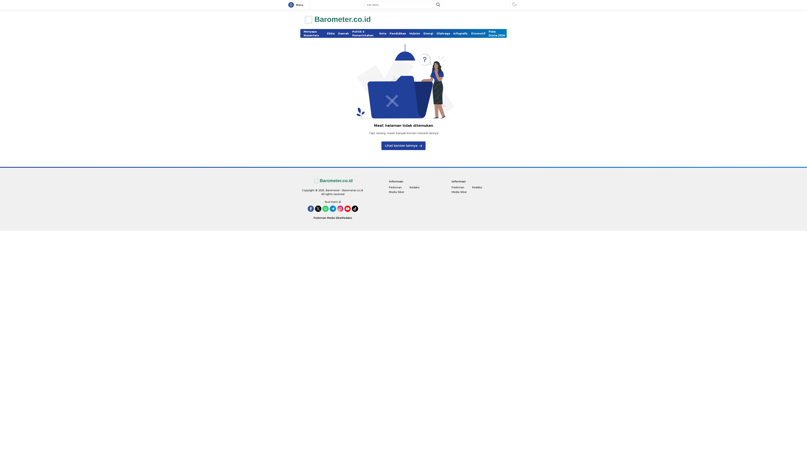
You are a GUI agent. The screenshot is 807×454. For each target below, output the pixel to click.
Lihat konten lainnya (401, 146)
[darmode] (514, 4)
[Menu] (292, 5)
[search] (438, 4)
